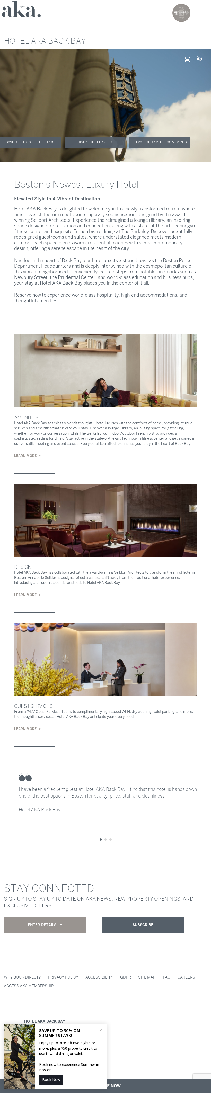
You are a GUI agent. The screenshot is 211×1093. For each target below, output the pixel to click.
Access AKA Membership (29, 986)
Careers (186, 977)
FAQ (166, 977)
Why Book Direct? (22, 977)
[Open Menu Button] (202, 9)
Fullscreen (190, 62)
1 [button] (101, 839)
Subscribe (143, 925)
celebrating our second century (181, 13)
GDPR (125, 977)
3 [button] (110, 839)
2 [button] (105, 839)
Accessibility (99, 977)
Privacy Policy (63, 977)
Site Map (147, 977)
